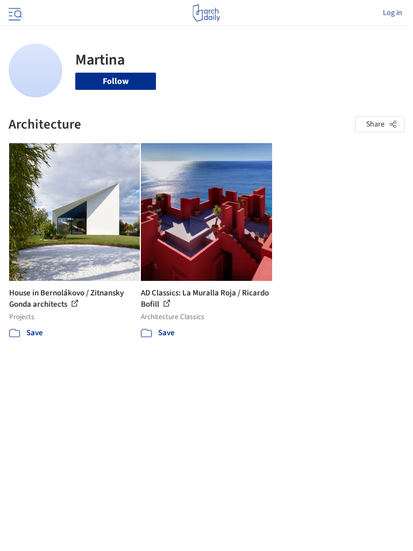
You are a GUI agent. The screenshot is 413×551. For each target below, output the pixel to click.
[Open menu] (14, 12)
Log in (392, 13)
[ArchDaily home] (206, 13)
